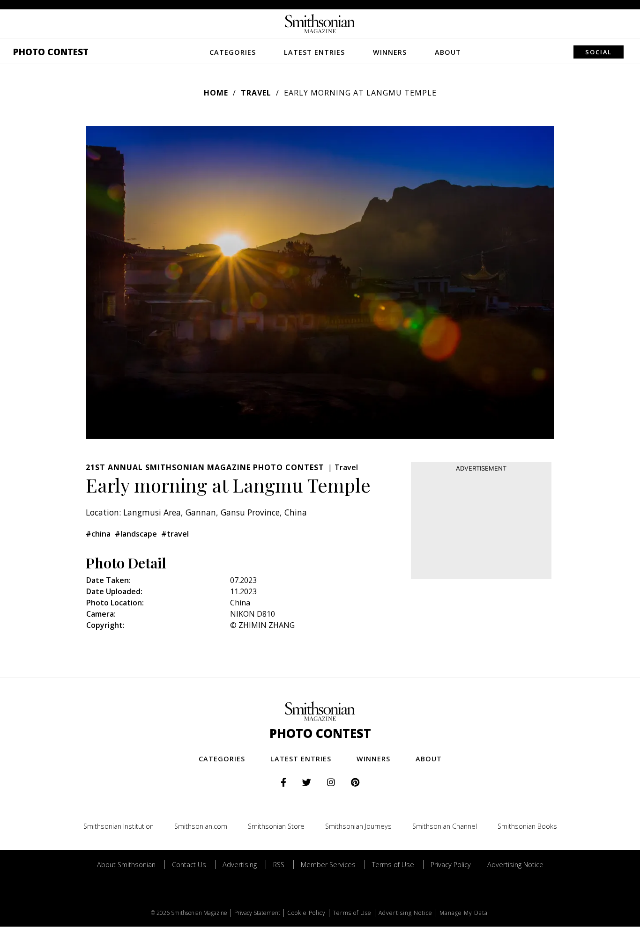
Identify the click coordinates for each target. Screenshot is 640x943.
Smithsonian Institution (118, 826)
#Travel (175, 534)
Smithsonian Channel (444, 826)
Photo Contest (51, 51)
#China (98, 534)
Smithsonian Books (527, 826)
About (448, 52)
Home (216, 93)
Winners (390, 52)
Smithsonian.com (200, 826)
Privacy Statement (257, 913)
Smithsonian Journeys (358, 826)
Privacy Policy (451, 864)
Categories (232, 52)
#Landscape (136, 534)
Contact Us (189, 864)
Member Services (328, 864)
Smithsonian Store (276, 826)
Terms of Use (393, 864)
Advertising (240, 864)
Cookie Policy (306, 913)
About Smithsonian (126, 864)
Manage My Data (463, 913)
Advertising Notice (515, 864)
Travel (256, 93)
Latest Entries (314, 52)
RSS (278, 864)
